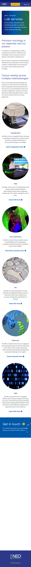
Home (6, 15)
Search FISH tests (14, 200)
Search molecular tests (14, 356)
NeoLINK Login (15, 4)
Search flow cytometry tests (14, 251)
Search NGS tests (14, 411)
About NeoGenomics (15, 563)
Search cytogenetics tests (14, 147)
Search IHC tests (14, 304)
